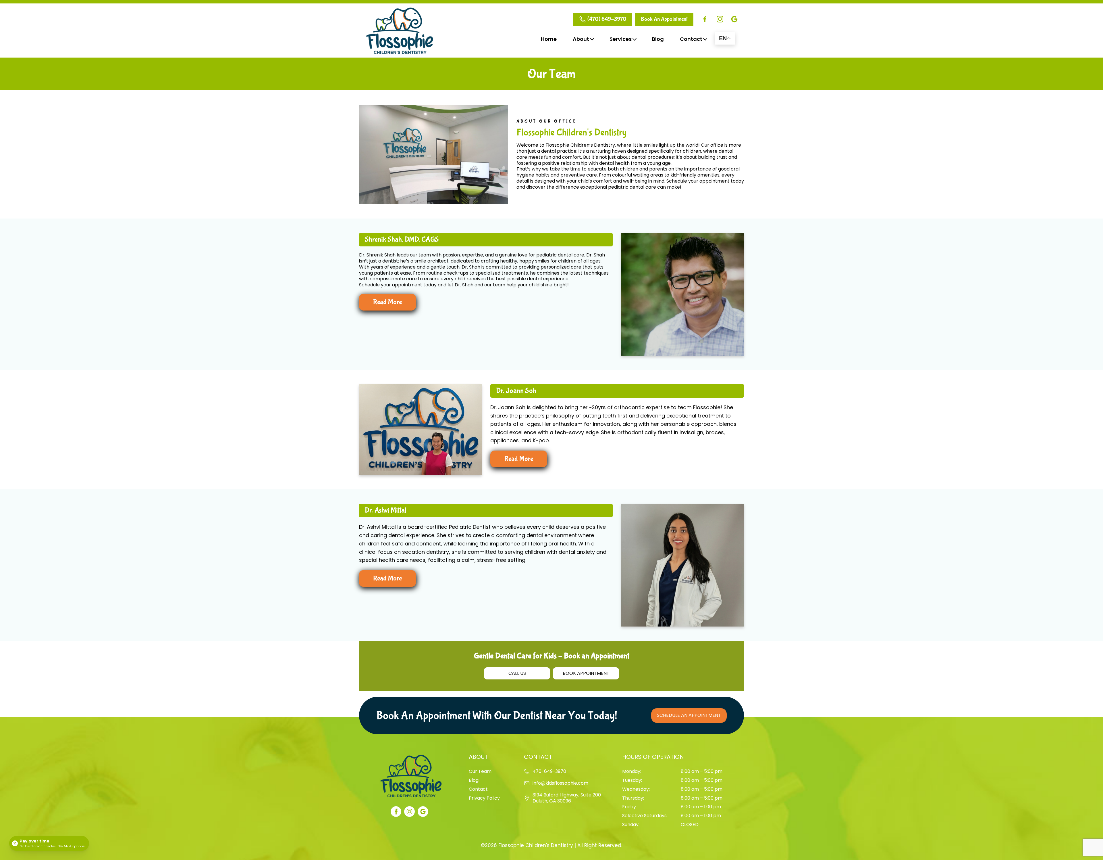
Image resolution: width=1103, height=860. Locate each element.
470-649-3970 (549, 772)
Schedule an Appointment (689, 715)
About (581, 39)
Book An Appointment (664, 19)
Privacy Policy (484, 798)
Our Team (480, 771)
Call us (517, 673)
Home (549, 39)
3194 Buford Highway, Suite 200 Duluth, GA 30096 (567, 798)
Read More (387, 302)
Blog (658, 39)
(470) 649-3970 (606, 19)
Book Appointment (586, 673)
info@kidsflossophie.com (560, 783)
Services (621, 39)
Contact (691, 39)
